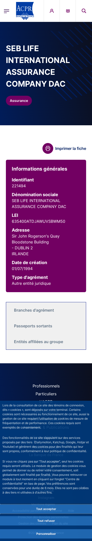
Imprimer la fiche (70, 148)
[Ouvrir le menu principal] (6, 11)
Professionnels (46, 385)
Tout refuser (46, 521)
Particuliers (46, 393)
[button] (84, 11)
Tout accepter (46, 509)
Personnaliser (46, 534)
